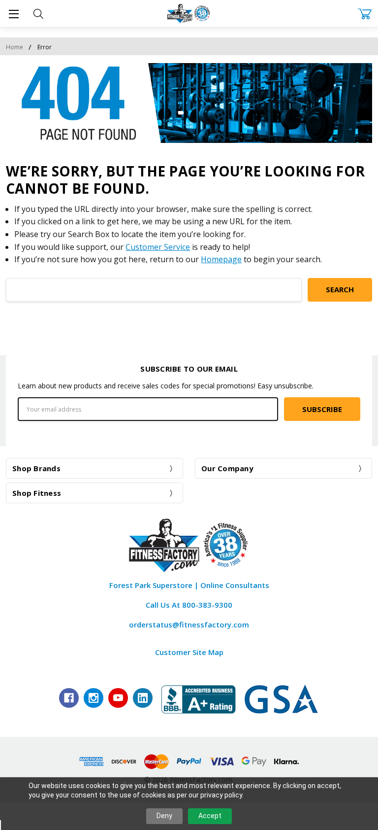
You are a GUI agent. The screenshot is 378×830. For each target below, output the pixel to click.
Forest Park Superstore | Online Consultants (189, 585)
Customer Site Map (189, 652)
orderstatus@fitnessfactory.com (189, 624)
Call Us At (189, 605)
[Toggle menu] (13, 13)
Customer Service (158, 247)
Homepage (221, 259)
